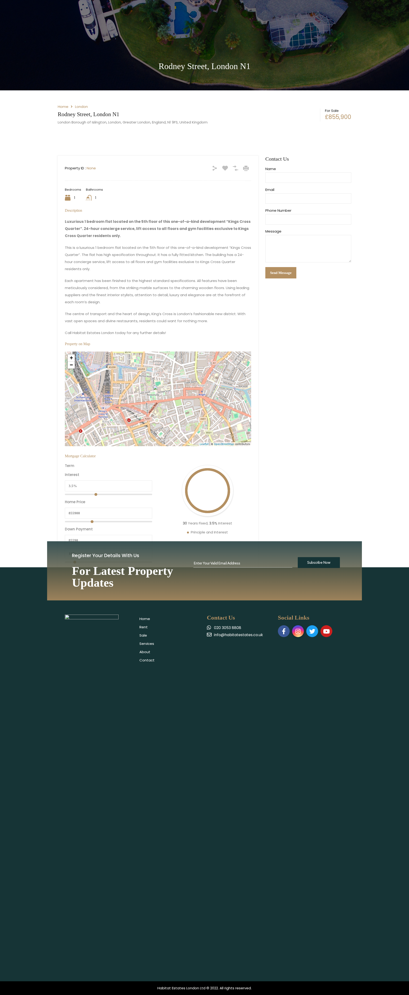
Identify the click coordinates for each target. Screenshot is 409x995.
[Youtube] (326, 631)
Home (63, 107)
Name (270, 169)
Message (273, 231)
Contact (147, 660)
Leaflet (204, 444)
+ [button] (71, 358)
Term (69, 466)
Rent (143, 627)
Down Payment (79, 529)
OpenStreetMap (224, 444)
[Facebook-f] (284, 631)
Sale (143, 635)
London (81, 107)
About (144, 651)
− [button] (71, 365)
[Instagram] (298, 631)
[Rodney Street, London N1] (158, 392)
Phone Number (278, 210)
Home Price (75, 502)
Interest (72, 475)
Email (269, 190)
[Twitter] (312, 631)
